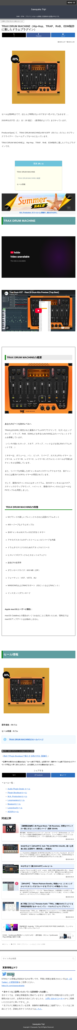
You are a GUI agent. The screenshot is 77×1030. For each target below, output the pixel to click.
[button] (73, 958)
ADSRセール (13, 812)
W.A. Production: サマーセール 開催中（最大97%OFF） (38, 212)
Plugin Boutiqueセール (17, 793)
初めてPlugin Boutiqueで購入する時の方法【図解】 (26, 756)
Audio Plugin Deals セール (19, 789)
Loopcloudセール (15, 808)
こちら (39, 1009)
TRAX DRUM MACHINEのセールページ (26, 739)
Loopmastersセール (16, 800)
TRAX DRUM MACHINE (26, 172)
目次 (35, 163)
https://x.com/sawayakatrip (13, 986)
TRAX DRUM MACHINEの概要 (29, 178)
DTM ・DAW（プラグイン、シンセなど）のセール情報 (19, 751)
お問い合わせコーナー (54, 998)
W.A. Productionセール (17, 796)
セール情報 (21, 184)
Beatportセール (14, 804)
